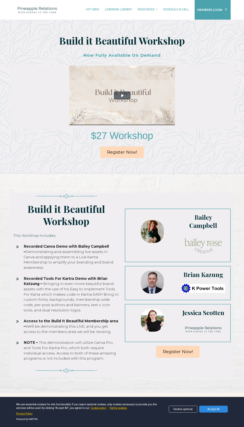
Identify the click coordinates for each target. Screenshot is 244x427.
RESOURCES (146, 9)
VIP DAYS (92, 9)
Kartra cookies (118, 407)
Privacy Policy (24, 413)
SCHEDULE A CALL (176, 9)
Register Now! (122, 152)
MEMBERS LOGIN (209, 9)
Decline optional (183, 409)
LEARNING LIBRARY (118, 9)
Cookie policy (99, 407)
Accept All (213, 409)
